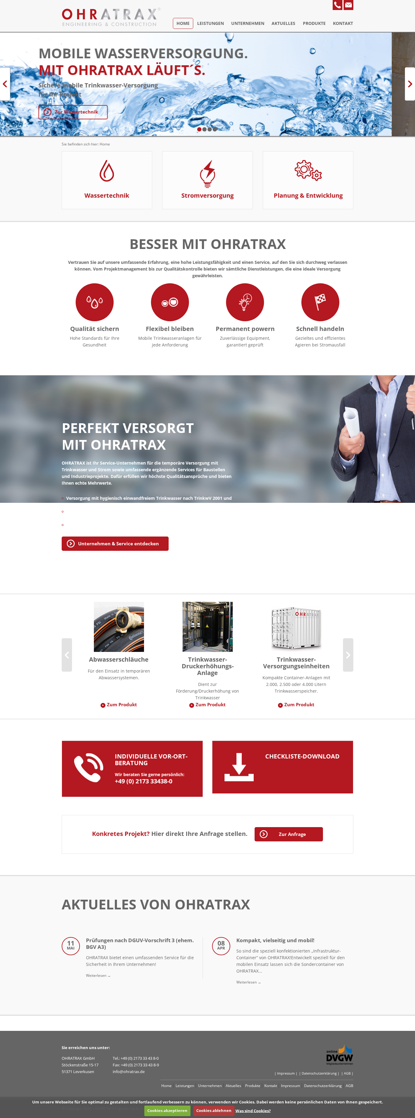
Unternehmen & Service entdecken (118, 543)
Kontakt (343, 23)
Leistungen (210, 23)
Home (183, 23)
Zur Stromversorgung (102, 112)
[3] (210, 129)
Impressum (290, 1085)
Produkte (314, 23)
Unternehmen (247, 23)
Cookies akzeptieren (167, 1110)
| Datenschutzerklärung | (319, 1073)
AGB (349, 1085)
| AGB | (347, 1073)
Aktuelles (283, 23)
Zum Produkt (122, 704)
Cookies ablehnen (214, 1110)
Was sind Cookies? (253, 1110)
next (410, 84)
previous (5, 84)
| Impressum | (285, 1073)
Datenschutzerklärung (323, 1085)
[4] (215, 129)
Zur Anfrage (292, 834)
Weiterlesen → (98, 975)
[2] (204, 129)
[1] (199, 129)
